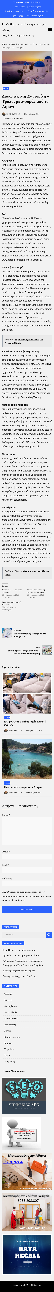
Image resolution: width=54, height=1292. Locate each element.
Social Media (10, 1012)
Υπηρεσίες (9, 1061)
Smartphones (10, 1006)
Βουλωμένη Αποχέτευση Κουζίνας (19, 976)
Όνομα (6, 851)
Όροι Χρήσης (17, 16)
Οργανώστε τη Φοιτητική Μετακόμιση (21, 955)
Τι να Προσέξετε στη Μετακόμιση (19, 950)
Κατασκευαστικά (12, 1037)
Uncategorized (11, 1018)
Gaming (8, 994)
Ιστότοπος (7, 878)
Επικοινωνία (20, 7)
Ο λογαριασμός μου (15, 11)
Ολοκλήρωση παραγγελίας (38, 11)
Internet (8, 1000)
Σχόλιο (6, 815)
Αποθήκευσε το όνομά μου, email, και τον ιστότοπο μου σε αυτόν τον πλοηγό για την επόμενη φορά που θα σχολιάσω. (26, 896)
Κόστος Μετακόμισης (14, 1071)
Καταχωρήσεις (35, 7)
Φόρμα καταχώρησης (35, 16)
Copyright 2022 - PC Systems (27, 1285)
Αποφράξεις (10, 1024)
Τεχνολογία (9, 1049)
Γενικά (5, 89)
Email (5, 865)
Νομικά (8, 1043)
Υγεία (7, 1055)
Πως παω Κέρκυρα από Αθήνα (23, 787)
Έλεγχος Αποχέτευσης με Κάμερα (19, 970)
